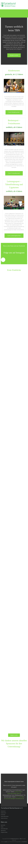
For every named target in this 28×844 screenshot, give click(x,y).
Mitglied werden (4, 832)
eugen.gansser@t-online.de (14, 793)
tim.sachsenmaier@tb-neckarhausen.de (14, 798)
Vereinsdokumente (4, 816)
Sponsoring (3, 830)
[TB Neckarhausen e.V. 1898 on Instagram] (3, 260)
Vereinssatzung (4, 818)
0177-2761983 (20, 797)
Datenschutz (3, 812)
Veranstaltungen (4, 828)
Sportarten (3, 825)
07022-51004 (18, 791)
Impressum (3, 811)
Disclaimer (3, 814)
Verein (2, 826)
